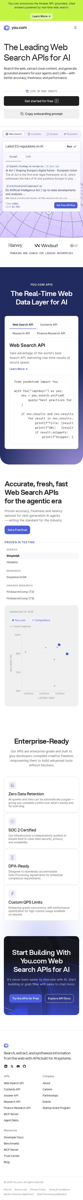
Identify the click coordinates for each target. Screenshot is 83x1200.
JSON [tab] (28, 156)
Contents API (12, 1089)
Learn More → (41, 16)
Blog (6, 1162)
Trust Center (11, 1156)
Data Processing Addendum (52, 1194)
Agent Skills (11, 1120)
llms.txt (7, 1189)
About (46, 1083)
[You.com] (38, 1045)
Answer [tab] (54, 134)
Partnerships (50, 1095)
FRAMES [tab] (12, 562)
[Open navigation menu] (75, 27)
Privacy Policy (38, 1189)
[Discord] (18, 1066)
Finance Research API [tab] (51, 333)
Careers (47, 1089)
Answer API (11, 1095)
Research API (12, 1102)
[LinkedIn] (6, 1066)
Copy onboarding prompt (44, 114)
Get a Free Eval (17, 529)
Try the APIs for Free (25, 998)
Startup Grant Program (56, 1108)
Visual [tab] (13, 156)
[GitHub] (24, 1066)
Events (47, 1102)
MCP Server (11, 1114)
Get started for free (41, 101)
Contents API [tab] (48, 324)
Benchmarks (11, 1143)
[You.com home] (15, 28)
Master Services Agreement (19, 1194)
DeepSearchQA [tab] (16, 577)
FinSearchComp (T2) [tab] (20, 591)
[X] (12, 1066)
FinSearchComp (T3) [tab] (20, 598)
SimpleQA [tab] (13, 555)
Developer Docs (14, 1137)
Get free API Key (66, 205)
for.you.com (20, 1189)
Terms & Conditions (59, 1189)
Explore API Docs (59, 998)
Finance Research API (17, 1108)
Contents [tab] (36, 134)
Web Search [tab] (15, 134)
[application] (41, 666)
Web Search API (14, 1083)
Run (69, 146)
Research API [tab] (21, 333)
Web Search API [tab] (23, 324)
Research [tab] (72, 134)
